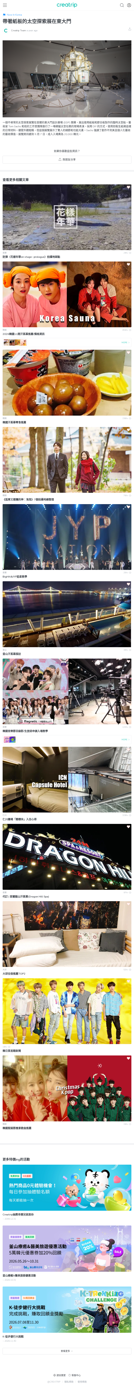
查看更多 (65, 1351)
